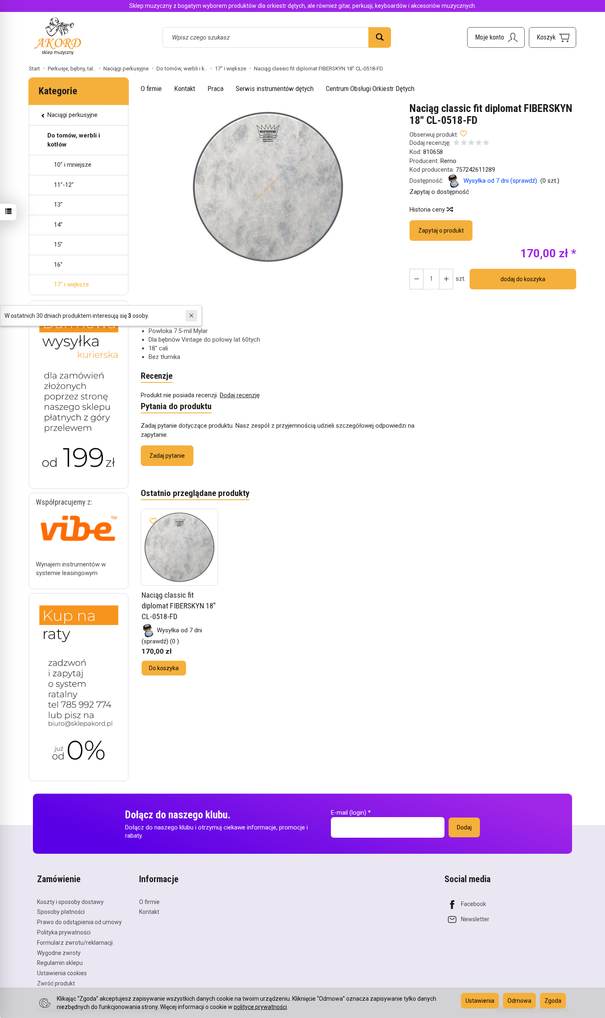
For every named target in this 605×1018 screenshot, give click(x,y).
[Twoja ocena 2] (464, 143)
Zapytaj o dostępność (439, 192)
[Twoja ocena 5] (486, 143)
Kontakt (184, 88)
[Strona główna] (57, 36)
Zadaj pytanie (167, 455)
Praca (215, 88)
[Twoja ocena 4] (478, 143)
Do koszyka (164, 668)
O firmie (151, 88)
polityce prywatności (260, 1007)
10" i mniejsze (72, 164)
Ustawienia (479, 1000)
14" (58, 224)
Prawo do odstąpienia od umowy (79, 922)
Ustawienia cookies (62, 973)
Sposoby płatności (61, 912)
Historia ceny (428, 209)
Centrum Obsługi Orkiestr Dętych (370, 88)
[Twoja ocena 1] (456, 143)
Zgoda (552, 1000)
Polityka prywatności (64, 932)
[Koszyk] (552, 37)
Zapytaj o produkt (441, 230)
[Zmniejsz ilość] (446, 279)
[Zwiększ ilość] (417, 279)
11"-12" (64, 185)
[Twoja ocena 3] (471, 143)
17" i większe (71, 284)
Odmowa (519, 1000)
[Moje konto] (496, 37)
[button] (268, 186)
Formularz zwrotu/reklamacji (75, 942)
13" (58, 204)
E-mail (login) (348, 812)
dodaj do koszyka (522, 279)
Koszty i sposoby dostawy (70, 902)
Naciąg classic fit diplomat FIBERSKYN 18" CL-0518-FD (179, 605)
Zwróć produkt (56, 983)
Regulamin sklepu (60, 963)
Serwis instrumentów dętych (275, 88)
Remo (448, 161)
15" (58, 244)
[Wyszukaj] (379, 37)
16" (58, 264)
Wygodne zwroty (59, 953)
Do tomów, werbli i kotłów (73, 140)
